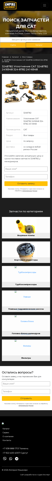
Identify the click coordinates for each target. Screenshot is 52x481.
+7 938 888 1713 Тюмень (15, 448)
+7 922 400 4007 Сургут (15, 453)
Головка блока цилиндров (26, 333)
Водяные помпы (26, 235)
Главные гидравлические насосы (26, 309)
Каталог (39, 45)
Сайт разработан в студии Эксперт (35, 475)
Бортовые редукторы (26, 260)
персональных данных (29, 191)
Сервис (6, 432)
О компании (8, 436)
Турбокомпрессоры (26, 284)
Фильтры (26, 358)
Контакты (7, 440)
